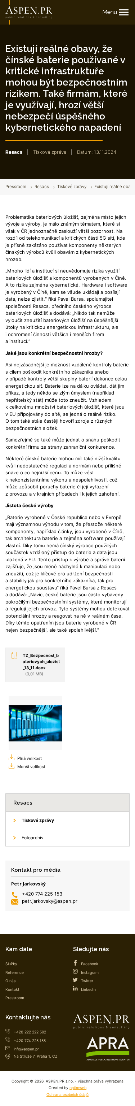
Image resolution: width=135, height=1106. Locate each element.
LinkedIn (88, 989)
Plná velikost (29, 758)
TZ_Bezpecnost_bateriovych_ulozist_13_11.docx (41, 664)
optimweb (77, 1087)
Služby (11, 964)
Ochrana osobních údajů (67, 1094)
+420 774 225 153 (42, 894)
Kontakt (12, 989)
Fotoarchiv (33, 837)
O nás (10, 981)
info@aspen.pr (26, 1049)
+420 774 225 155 (30, 1040)
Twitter (87, 981)
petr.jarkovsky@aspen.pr (49, 901)
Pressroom (15, 186)
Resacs (42, 186)
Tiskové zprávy (71, 186)
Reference (14, 972)
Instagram (90, 972)
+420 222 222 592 (30, 1032)
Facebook (89, 964)
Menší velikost (31, 766)
